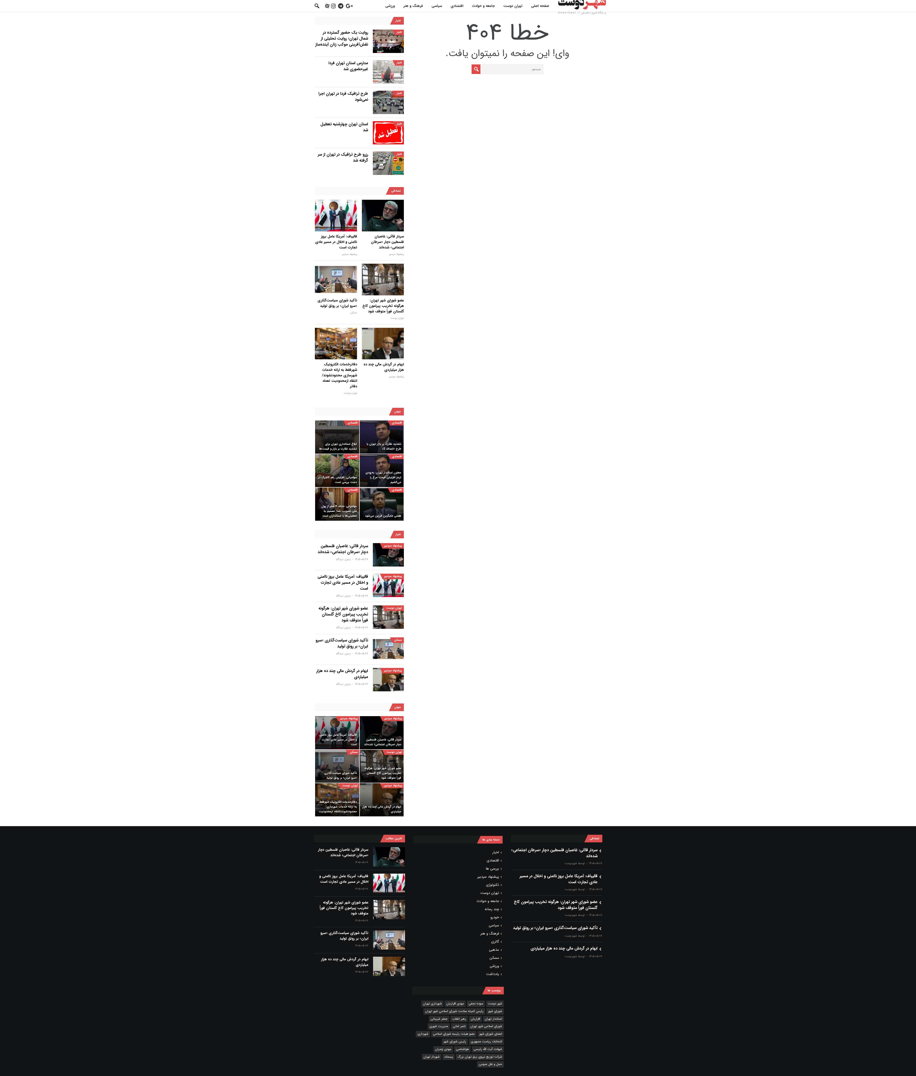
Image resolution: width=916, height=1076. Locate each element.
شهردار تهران (431, 1056)
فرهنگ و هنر (413, 6)
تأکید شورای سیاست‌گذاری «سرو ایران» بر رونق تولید (337, 303)
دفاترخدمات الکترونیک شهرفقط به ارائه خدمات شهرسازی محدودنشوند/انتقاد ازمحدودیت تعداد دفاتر (339, 375)
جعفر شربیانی (439, 1018)
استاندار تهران (493, 1018)
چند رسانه (492, 909)
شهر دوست (495, 1003)
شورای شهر (495, 1011)
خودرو (494, 917)
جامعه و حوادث (483, 6)
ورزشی (390, 6)
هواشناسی (462, 1049)
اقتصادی (457, 6)
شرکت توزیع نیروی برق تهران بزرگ (480, 1056)
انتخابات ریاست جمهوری (486, 1041)
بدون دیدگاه (343, 559)
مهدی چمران (443, 1049)
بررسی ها (492, 868)
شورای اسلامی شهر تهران (486, 1026)
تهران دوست (512, 6)
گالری (495, 942)
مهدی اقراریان (455, 1003)
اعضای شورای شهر (490, 1033)
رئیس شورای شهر (454, 1041)
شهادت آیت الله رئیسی (488, 1049)
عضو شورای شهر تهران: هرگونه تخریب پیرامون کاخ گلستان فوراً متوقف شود (383, 306)
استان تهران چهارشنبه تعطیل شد (344, 127)
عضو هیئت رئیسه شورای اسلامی (454, 1033)
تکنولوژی (492, 885)
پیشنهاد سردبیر (396, 254)
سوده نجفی (475, 1003)
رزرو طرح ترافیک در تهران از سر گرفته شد (343, 157)
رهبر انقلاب (459, 1018)
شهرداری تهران (432, 1003)
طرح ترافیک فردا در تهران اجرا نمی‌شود (343, 97)
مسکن (353, 313)
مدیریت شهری (438, 1026)
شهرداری (422, 1033)
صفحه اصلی (540, 6)
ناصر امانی (459, 1026)
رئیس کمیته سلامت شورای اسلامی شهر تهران (454, 1011)
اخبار (399, 32)
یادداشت (492, 974)
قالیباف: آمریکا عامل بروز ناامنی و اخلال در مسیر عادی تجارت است (336, 242)
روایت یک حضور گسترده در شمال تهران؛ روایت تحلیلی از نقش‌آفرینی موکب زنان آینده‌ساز (341, 38)
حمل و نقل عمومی (490, 1064)
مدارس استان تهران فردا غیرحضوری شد (348, 66)
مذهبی (494, 950)
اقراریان (475, 1018)
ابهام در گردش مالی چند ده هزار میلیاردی (384, 367)
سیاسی (437, 6)
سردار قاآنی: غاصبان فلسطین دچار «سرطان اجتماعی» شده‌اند (387, 242)
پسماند (448, 1056)
